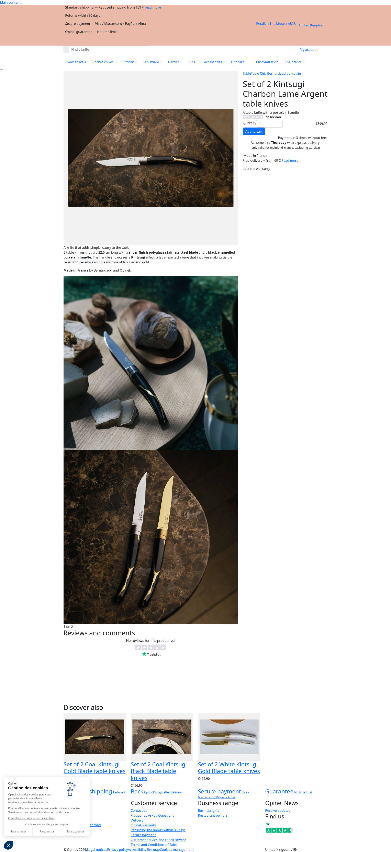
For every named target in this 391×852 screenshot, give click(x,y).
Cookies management (177, 849)
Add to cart (253, 131)
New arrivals (76, 62)
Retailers (263, 23)
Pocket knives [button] (103, 62)
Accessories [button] (213, 62)
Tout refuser (18, 831)
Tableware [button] (151, 62)
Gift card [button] (238, 62)
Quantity (249, 123)
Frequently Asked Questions (152, 815)
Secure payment (143, 835)
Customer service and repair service (158, 840)
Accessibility (137, 849)
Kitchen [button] (128, 62)
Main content (10, 2)
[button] (8, 845)
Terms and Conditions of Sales (154, 844)
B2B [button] (293, 23)
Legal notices (97, 849)
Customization (267, 62)
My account (309, 49)
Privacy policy (117, 849)
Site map (153, 849)
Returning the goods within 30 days (158, 830)
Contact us (139, 810)
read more (153, 7)
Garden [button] (174, 62)
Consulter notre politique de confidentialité (31, 818)
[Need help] (1, 69)
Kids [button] (192, 62)
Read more (289, 160)
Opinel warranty (143, 825)
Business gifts (208, 810)
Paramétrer (47, 831)
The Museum (280, 23)
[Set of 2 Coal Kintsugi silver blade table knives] (151, 362)
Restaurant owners (212, 815)
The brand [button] (293, 62)
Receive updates (277, 810)
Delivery (137, 820)
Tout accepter (75, 831)
